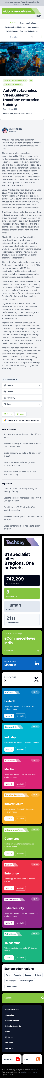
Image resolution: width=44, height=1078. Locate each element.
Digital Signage (12, 31)
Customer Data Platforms (15, 27)
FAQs (7, 1032)
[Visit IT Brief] (16, 865)
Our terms (9, 1048)
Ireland (38, 975)
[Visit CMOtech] (16, 761)
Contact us (9, 1015)
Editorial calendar (12, 1020)
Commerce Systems (28, 23)
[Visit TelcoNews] (16, 934)
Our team (9, 1043)
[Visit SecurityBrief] (16, 899)
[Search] (32, 36)
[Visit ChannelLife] (16, 727)
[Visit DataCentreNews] (16, 795)
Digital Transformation (15, 80)
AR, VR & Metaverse (13, 85)
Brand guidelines (12, 1009)
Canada (28, 975)
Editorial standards (13, 1026)
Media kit (20, 716)
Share (9, 414)
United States (11, 986)
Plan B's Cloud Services (11, 1072)
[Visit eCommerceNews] (16, 830)
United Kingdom (26, 981)
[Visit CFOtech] (16, 692)
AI (31, 80)
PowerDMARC (7, 1075)
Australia (17, 975)
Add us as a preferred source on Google (23, 420)
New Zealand (11, 981)
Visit (7, 716)
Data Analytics (33, 27)
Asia (8, 975)
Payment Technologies (29, 31)
